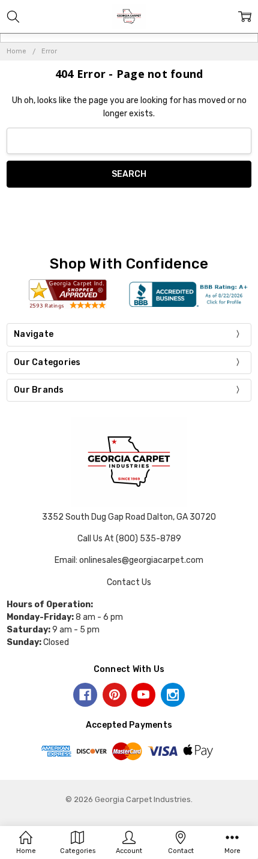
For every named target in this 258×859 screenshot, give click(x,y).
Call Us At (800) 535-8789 (129, 539)
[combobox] (129, 141)
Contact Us (129, 582)
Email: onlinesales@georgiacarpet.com (129, 560)
